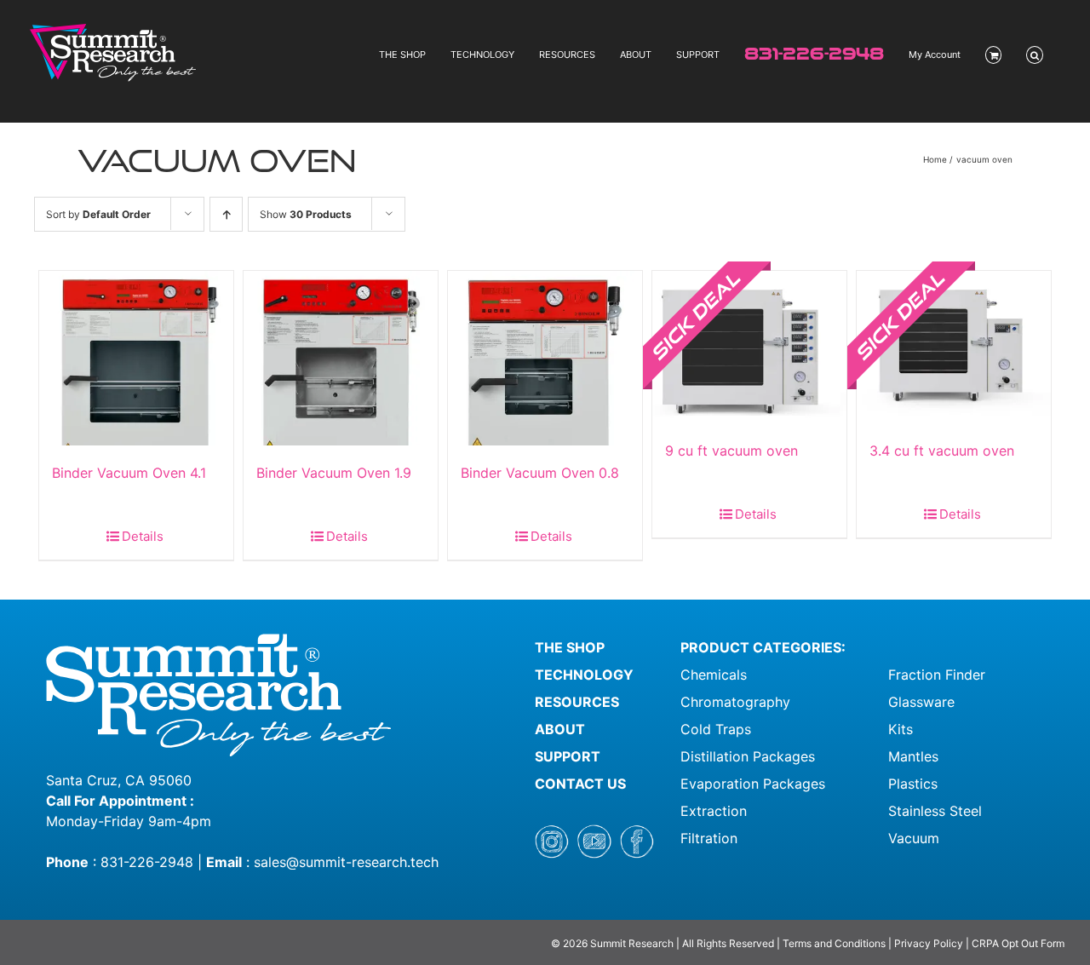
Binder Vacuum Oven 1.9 (333, 472)
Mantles (913, 756)
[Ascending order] (226, 214)
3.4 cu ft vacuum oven (941, 450)
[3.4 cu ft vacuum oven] (954, 347)
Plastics (913, 783)
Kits (900, 729)
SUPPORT (567, 756)
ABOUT (560, 729)
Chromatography (735, 701)
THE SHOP (570, 647)
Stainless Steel (935, 810)
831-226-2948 (146, 861)
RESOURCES (577, 701)
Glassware (921, 701)
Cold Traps (715, 729)
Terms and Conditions (835, 943)
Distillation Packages (747, 756)
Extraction (713, 810)
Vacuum (913, 838)
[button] (1034, 55)
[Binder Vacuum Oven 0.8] (545, 358)
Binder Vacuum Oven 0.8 (540, 472)
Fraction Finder (936, 674)
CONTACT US (580, 783)
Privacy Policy (928, 943)
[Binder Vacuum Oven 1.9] (341, 358)
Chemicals (713, 674)
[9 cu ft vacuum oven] (749, 347)
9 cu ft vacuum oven (731, 450)
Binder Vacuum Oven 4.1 (129, 472)
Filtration (708, 838)
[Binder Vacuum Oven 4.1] (136, 358)
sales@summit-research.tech (346, 861)
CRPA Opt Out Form (1018, 943)
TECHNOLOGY (584, 674)
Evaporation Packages (752, 783)
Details (143, 536)
